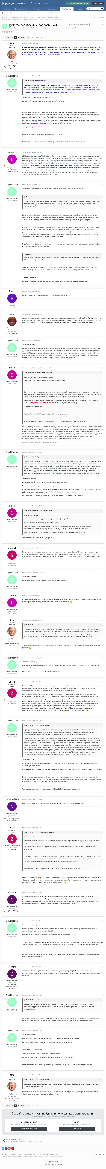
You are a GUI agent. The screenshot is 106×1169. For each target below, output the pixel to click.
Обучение (37, 9)
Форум (4, 13)
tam (12, 43)
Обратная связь (53, 1161)
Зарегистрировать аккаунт (29, 1128)
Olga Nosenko (18, 28)
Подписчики (94, 25)
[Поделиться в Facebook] (6, 1148)
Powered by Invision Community (53, 1166)
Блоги (12, 13)
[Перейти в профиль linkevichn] (12, 159)
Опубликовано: (31, 43)
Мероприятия (51, 9)
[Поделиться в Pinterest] (12, 1148)
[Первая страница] (3, 37)
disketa (12, 368)
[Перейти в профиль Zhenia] (12, 693)
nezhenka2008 (12, 799)
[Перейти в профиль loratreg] (12, 602)
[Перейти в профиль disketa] (12, 375)
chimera (12, 892)
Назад (8, 37)
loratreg (12, 595)
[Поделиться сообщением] (102, 43)
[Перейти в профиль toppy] (12, 321)
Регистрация (98, 3)
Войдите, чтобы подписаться (79, 24)
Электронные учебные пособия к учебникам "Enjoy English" (56, 28)
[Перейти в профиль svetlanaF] (12, 555)
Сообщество (66, 9)
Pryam (12, 291)
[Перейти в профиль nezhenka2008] (12, 806)
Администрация (43, 13)
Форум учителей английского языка (25, 3)
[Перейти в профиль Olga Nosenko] (4, 26)
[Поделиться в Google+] (9, 1148)
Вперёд (23, 37)
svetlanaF (12, 548)
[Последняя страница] (28, 37)
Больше (79, 9)
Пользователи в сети (58, 13)
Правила (31, 13)
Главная (7, 9)
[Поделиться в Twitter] (3, 1148)
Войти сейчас (77, 1128)
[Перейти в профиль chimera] (12, 899)
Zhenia (12, 682)
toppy (12, 314)
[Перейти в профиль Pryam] (12, 298)
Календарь (21, 13)
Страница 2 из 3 (36, 37)
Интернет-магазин (21, 9)
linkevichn (12, 152)
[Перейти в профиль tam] (12, 54)
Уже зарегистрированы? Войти (78, 3)
